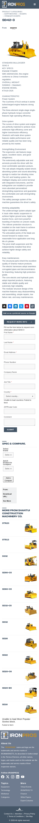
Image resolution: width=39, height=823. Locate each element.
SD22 (5, 655)
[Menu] (34, 4)
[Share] (10, 306)
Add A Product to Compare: (7, 462)
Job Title (8, 382)
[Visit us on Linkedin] (17, 776)
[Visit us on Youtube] (22, 776)
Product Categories (12, 12)
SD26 (5, 639)
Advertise (18, 814)
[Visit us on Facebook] (2, 776)
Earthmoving (10, 14)
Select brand (5, 449)
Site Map (29, 816)
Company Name (10, 372)
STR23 (5, 523)
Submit (10, 430)
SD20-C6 (7, 671)
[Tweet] (21, 306)
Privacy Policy (29, 814)
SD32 (5, 622)
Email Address (10, 352)
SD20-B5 (7, 688)
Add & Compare (8, 479)
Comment (8, 417)
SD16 (5, 704)
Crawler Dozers (12, 16)
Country (7, 392)
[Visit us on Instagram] (12, 776)
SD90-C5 (7, 573)
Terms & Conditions (16, 816)
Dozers (23, 14)
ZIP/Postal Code (10, 407)
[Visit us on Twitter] (7, 776)
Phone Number (10, 362)
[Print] (4, 306)
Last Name (9, 342)
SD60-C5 (7, 589)
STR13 (5, 540)
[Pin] (27, 306)
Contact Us (8, 814)
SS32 (5, 556)
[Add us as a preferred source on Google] (32, 306)
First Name (9, 332)
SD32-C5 (7, 606)
